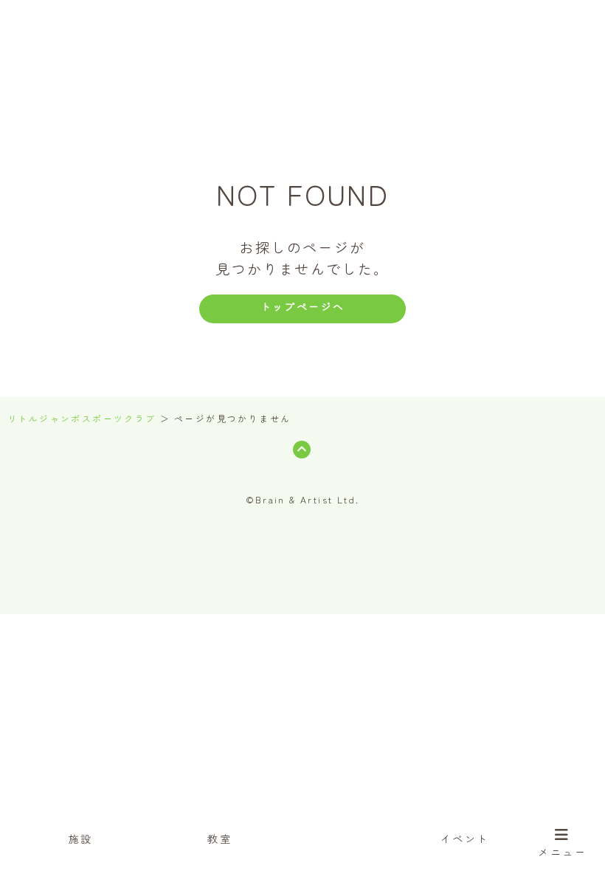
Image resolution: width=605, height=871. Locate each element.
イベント (464, 838)
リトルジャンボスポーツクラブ (81, 418)
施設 (81, 838)
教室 (219, 838)
